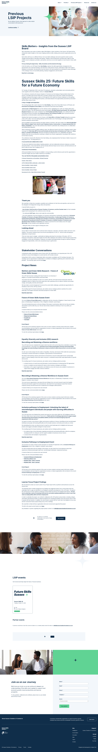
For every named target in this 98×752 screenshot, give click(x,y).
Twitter (94, 738)
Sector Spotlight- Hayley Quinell (29, 165)
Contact (74, 741)
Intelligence (74, 730)
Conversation (75, 732)
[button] (60, 2)
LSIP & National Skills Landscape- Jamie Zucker (33, 162)
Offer (73, 737)
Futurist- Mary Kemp (27, 160)
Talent (73, 739)
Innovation (74, 735)
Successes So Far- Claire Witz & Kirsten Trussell (33, 172)
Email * (60, 686)
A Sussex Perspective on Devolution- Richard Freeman (35, 158)
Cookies (29, 747)
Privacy (20, 747)
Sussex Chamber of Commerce (89, 730)
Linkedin (94, 736)
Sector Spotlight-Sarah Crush (29, 167)
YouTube (94, 741)
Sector (60, 699)
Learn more (91, 719)
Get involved (60, 518)
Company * (61, 694)
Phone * (61, 690)
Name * (61, 681)
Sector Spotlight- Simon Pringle (29, 169)
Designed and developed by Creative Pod (87, 747)
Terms (24, 747)
